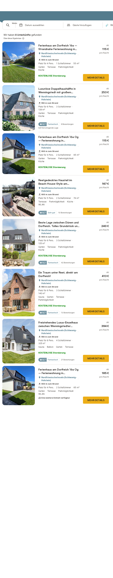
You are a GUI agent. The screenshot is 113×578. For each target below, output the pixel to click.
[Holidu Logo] (16, 16)
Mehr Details (95, 77)
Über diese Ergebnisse (12, 38)
